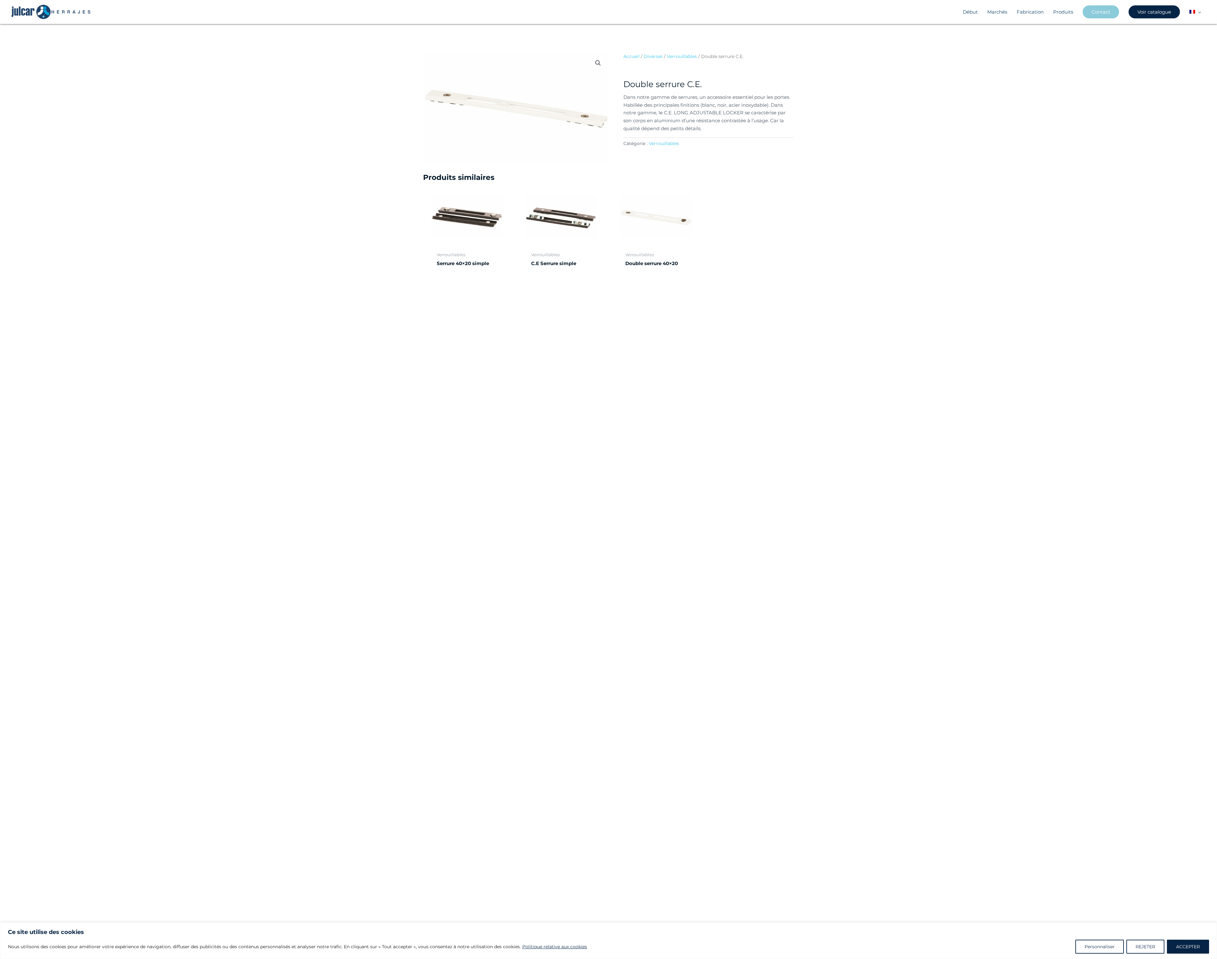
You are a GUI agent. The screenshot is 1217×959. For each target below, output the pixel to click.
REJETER (1145, 946)
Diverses (653, 56)
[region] (608, 941)
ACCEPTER (1188, 946)
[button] (1198, 12)
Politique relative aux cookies (554, 946)
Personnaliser (1100, 946)
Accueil (631, 56)
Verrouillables (682, 56)
